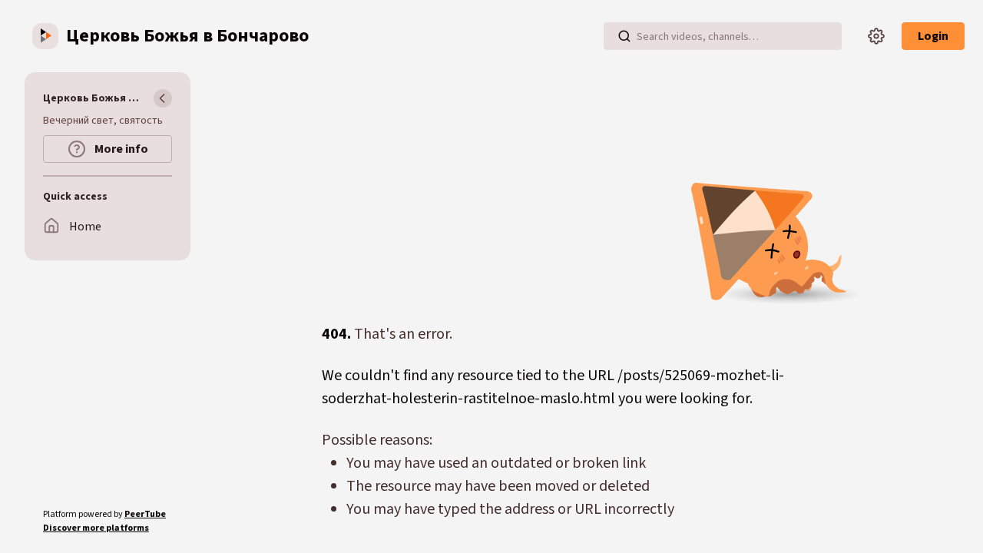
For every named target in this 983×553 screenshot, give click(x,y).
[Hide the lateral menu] (163, 98)
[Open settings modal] (876, 36)
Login (933, 36)
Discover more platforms (96, 528)
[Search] (624, 36)
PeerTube (145, 514)
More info (120, 149)
